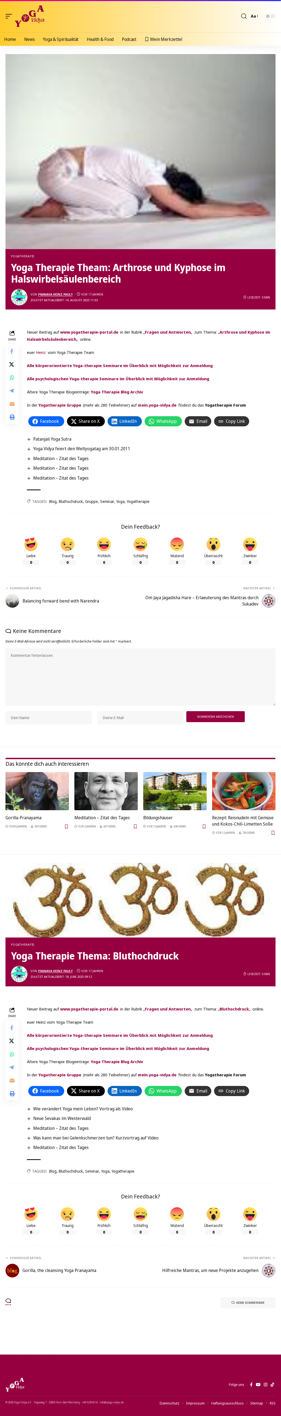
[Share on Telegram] (12, 390)
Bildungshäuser (158, 818)
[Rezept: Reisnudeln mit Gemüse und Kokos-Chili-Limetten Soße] (244, 791)
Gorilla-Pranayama (23, 818)
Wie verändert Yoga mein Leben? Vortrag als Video (83, 1109)
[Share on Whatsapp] (12, 377)
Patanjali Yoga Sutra (52, 439)
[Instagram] (265, 1384)
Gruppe (91, 501)
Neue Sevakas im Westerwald (62, 1118)
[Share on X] (12, 364)
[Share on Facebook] (12, 351)
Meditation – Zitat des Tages (61, 458)
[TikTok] (272, 1384)
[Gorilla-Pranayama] (37, 791)
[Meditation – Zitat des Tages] (106, 791)
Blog (53, 501)
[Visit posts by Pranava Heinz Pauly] (19, 297)
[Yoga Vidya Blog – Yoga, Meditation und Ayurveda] (14, 1385)
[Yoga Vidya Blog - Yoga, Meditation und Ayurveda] (29, 16)
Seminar (107, 501)
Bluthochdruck (71, 501)
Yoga (120, 501)
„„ (167, 332)
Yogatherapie (23, 256)
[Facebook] (251, 1384)
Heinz (41, 352)
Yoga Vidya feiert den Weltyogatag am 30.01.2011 (81, 449)
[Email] (12, 403)
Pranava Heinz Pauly (55, 294)
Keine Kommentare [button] (250, 1302)
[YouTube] (258, 1384)
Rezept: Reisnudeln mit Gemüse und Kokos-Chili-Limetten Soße (243, 821)
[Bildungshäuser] (175, 791)
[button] (10, 16)
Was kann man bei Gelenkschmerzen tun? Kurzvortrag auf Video (96, 1138)
